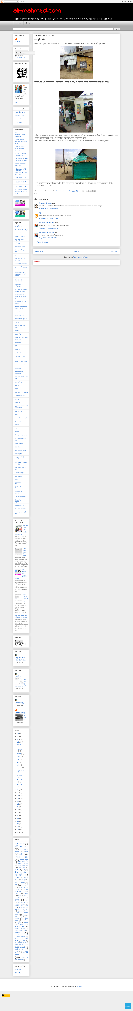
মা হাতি (16, 414)
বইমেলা (26, 923)
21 (18, 818)
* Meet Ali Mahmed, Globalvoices (21, 154)
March (19, 754)
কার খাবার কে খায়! (19, 704)
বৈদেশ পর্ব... (18, 431)
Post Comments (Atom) (81, 257)
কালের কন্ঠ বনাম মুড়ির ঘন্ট (21, 319)
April (18, 756)
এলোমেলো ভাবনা (19, 881)
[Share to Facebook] (93, 191)
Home (28, 23)
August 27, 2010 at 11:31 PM (48, 228)
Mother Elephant (20, 119)
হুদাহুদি (16, 952)
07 (18, 733)
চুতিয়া (17, 900)
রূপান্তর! (17, 399)
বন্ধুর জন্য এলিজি (19, 240)
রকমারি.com (18, 969)
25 (18, 829)
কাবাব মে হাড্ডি (18, 330)
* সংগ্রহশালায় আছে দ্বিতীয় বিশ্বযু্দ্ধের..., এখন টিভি (20, 148)
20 (18, 815)
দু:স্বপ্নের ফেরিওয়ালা (23, 911)
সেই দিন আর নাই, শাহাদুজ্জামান (19, 372)
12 (18, 793)
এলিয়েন (24, 879)
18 (18, 809)
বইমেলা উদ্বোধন (19, 443)
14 (18, 798)
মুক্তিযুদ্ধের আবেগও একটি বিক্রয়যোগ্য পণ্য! (21, 406)
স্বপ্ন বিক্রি (18, 312)
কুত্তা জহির (18, 483)
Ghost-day (18, 122)
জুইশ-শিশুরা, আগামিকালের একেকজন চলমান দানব (21, 290)
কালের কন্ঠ (25, 885)
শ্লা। (24, 941)
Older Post (114, 251)
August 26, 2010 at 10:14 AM (48, 208)
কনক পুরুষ (22, 882)
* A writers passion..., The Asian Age (20, 134)
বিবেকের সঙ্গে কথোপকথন (21, 264)
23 (18, 824)
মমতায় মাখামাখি (21, 936)
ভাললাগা (18, 932)
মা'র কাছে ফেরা (18, 411)
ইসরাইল (17, 877)
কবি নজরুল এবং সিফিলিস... (18, 492)
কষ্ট (16, 885)
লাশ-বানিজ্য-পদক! (19, 315)
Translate (22, 57)
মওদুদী (26, 935)
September (20, 771)
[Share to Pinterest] (95, 191)
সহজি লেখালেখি (19, 702)
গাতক (19, 895)
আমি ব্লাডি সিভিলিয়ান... (21, 508)
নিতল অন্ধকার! (18, 454)
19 (18, 812)
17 (18, 807)
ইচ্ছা (23, 869)
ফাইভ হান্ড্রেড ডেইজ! (20, 246)
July (18, 765)
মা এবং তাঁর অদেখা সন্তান (21, 418)
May (18, 759)
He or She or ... (20, 112)
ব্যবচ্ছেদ (17, 425)
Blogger (78, 986)
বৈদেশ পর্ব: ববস (19, 926)
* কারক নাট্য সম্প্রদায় (20, 177)
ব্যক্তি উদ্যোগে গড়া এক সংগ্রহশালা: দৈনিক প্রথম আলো (21, 191)
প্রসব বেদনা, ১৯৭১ (20, 657)
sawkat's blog (20, 712)
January (19, 744)
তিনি (16, 346)
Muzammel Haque (45, 203)
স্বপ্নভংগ (23, 946)
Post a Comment (42, 242)
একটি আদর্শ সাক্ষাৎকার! (20, 496)
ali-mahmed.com (37, 10)
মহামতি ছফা (18, 421)
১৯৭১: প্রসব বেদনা (21, 953)
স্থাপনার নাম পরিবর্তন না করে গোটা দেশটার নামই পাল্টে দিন (20, 274)
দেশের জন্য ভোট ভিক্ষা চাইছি (24, 552)
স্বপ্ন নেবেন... (18, 343)
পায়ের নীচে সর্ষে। (19, 226)
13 (18, 795)
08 (18, 736)
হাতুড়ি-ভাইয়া (18, 334)
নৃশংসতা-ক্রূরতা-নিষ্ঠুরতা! (21, 450)
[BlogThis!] (89, 191)
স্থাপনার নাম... (18, 368)
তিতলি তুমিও (21, 907)
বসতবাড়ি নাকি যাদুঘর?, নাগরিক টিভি (20, 164)
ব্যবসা (16, 928)
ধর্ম (18, 913)
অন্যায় (26, 852)
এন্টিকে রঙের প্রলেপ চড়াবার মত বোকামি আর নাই (20, 296)
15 (18, 801)
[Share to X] (91, 191)
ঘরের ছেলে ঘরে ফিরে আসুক (21, 392)
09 (18, 739)
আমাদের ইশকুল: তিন (22, 863)
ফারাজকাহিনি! (18, 233)
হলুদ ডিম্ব (17, 349)
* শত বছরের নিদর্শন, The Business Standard (21, 159)
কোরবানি (17, 889)
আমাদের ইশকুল (24, 860)
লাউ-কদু (17, 938)
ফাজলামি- (26, 921)
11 (18, 790)
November (20, 780)
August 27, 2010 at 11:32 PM (48, 238)
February (20, 749)
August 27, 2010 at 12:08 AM (48, 218)
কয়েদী (16, 479)
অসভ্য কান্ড (21, 857)
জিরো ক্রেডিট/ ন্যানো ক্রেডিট (20, 904)
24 (18, 827)
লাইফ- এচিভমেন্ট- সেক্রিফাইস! (19, 285)
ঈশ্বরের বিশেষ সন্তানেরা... (18, 501)
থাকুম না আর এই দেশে (21, 909)
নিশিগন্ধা (24, 915)
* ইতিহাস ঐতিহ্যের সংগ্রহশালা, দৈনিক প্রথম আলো (21, 141)
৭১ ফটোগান (18, 676)
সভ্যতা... (17, 389)
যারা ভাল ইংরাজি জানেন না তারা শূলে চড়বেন (21, 307)
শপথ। (16, 255)
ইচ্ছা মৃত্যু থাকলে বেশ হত (21, 873)
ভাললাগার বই (18, 935)
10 (18, 742)
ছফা (27, 900)
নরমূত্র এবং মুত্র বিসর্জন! (21, 361)
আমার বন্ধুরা (22, 867)
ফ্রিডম (19, 923)
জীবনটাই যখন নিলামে (21, 905)
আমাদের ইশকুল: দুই (23, 865)
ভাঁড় (16, 930)
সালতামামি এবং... (19, 382)
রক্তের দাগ (17, 402)
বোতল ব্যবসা (18, 428)
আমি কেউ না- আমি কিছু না (21, 229)
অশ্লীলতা (21, 854)
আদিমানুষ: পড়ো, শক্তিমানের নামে (19, 280)
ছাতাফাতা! (17, 41)
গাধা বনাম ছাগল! (19, 476)
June (18, 762)
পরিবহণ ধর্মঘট (18, 447)
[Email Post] (82, 191)
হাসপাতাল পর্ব (18, 353)
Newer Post (39, 251)
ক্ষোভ (39, 194)
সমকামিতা (17, 385)
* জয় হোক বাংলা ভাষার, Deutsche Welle (20, 182)
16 (18, 804)
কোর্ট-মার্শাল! (18, 243)
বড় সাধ (23, 928)
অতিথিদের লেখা (21, 846)
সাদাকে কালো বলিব (19, 944)
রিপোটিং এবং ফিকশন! (20, 395)
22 (18, 821)
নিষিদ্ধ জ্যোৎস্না (18, 917)
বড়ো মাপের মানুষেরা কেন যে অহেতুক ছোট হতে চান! (21, 616)
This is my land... (20, 236)
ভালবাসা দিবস (22, 930)
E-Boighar (18, 973)
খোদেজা (26, 893)
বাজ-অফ (21, 924)
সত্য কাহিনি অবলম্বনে (20, 942)
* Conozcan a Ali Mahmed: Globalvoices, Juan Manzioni (21, 171)
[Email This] (87, 191)
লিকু (40, 213)
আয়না (16, 870)
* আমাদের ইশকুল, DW (20, 186)
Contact (18, 23)
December (20, 784)
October (19, 775)
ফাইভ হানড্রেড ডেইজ (20, 505)
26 (18, 832)
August (19, 768)
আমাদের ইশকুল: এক (22, 862)
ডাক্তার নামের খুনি (19, 472)
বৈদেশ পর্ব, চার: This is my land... (25, 598)
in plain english (20, 844)
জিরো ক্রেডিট (21, 902)
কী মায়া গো (22, 887)
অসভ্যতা (17, 322)
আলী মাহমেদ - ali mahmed (47, 222)
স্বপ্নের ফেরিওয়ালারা (20, 948)
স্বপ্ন (16, 946)
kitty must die (19, 115)
